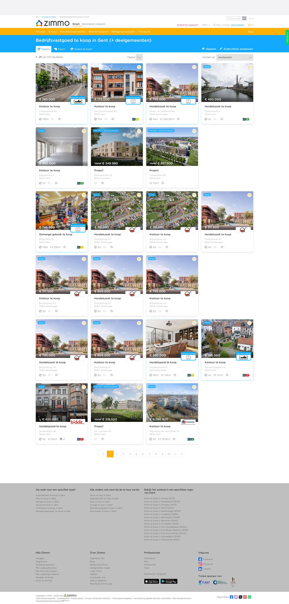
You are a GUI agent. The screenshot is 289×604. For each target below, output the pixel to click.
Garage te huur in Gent (101, 505)
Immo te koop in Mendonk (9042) (161, 520)
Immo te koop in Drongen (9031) (160, 504)
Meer (205, 25)
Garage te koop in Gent (47, 501)
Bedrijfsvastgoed (98, 31)
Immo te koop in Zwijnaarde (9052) (162, 539)
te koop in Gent (49, 17)
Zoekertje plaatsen (187, 25)
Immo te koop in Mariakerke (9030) (162, 517)
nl (250, 18)
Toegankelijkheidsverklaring (48, 601)
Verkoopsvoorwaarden (122, 598)
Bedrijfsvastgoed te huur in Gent (106, 508)
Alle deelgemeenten (181, 598)
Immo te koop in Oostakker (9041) (161, 523)
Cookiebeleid (63, 598)
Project (98, 170)
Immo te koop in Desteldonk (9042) (162, 501)
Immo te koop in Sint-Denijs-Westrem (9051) (166, 530)
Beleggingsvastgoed (123, 31)
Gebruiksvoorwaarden (46, 598)
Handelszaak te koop (163, 106)
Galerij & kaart (83, 49)
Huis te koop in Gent (46, 498)
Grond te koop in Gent (47, 505)
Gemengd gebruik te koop (55, 234)
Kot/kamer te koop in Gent (49, 508)
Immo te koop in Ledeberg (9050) (161, 514)
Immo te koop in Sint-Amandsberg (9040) (165, 527)
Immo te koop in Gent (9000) (159, 508)
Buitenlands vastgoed (93, 24)
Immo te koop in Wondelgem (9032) (162, 536)
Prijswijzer (144, 31)
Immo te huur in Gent (100, 495)
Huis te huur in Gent (100, 501)
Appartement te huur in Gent (104, 498)
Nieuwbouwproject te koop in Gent (53, 511)
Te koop (40, 31)
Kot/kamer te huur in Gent (103, 511)
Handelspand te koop (163, 362)
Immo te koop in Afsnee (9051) (159, 498)
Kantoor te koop (49, 106)
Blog (250, 31)
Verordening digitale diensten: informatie (152, 598)
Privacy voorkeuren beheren (98, 598)
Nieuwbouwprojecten (72, 31)
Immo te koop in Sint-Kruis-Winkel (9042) (165, 533)
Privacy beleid (77, 598)
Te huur (52, 31)
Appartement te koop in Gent (50, 495)
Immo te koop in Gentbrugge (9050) (162, 511)
